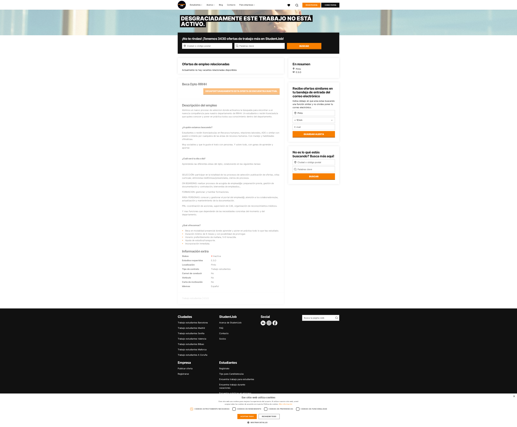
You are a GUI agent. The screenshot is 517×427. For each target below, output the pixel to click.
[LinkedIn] (264, 323)
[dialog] (258, 410)
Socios (222, 338)
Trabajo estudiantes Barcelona (193, 322)
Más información (285, 404)
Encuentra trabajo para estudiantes (236, 379)
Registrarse (311, 5)
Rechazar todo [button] (269, 416)
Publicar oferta (185, 368)
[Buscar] (297, 5)
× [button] (514, 396)
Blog (221, 5)
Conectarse (330, 5)
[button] (258, 422)
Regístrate (224, 368)
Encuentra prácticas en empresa (235, 393)
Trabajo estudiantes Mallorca (192, 349)
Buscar (304, 46)
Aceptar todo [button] (247, 416)
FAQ (221, 328)
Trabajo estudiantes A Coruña (192, 355)
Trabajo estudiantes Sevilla (191, 333)
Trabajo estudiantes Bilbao (191, 344)
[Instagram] (270, 323)
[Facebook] (275, 323)
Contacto (231, 5)
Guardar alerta (314, 134)
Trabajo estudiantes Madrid (191, 328)
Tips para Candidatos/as (231, 373)
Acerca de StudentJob (230, 322)
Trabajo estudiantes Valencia (192, 338)
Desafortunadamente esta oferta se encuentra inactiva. (241, 91)
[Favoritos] (289, 5)
